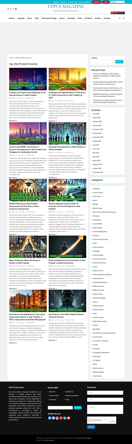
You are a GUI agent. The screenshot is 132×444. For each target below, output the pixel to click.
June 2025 (96, 149)
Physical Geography (99, 298)
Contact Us (64, 2)
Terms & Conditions (85, 2)
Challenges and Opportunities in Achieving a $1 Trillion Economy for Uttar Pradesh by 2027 (67, 95)
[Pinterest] (61, 418)
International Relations (100, 282)
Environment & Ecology (49, 18)
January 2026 (97, 125)
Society (95, 345)
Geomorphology (98, 255)
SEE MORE (96, 329)
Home (12, 58)
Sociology (107, 18)
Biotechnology (97, 208)
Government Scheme (99, 259)
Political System (98, 309)
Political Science (98, 306)
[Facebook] (49, 418)
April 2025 (96, 157)
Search (94, 58)
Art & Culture (97, 196)
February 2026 (97, 121)
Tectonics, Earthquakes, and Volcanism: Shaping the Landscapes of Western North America (107, 76)
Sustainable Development (101, 352)
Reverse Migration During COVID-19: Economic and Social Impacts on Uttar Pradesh (64, 206)
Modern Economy (98, 290)
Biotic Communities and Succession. (105, 212)
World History (97, 376)
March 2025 (96, 161)
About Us (56, 2)
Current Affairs (97, 224)
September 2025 (98, 137)
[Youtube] (68, 418)
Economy (12, 18)
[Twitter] (53, 418)
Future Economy (63, 85)
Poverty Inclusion (98, 317)
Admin (13, 98)
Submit (91, 427)
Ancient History (98, 192)
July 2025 (96, 145)
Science (62, 18)
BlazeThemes (49, 440)
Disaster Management (100, 231)
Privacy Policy (73, 2)
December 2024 (98, 172)
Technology (71, 18)
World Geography (98, 372)
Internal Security (98, 278)
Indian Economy (24, 83)
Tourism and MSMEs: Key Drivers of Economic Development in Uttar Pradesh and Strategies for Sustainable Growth (27, 149)
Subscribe (96, 2)
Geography (20, 18)
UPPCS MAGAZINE (66, 6)
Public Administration (100, 321)
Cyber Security (97, 228)
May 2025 (96, 153)
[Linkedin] (64, 418)
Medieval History (98, 286)
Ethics (95, 243)
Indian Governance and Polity (102, 274)
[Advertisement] (66, 38)
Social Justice (39, 85)
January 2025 (97, 168)
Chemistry (96, 216)
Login (106, 2)
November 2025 (98, 129)
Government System (99, 263)
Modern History (98, 294)
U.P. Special (88, 18)
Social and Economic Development (22, 85)
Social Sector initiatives (18, 199)
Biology (95, 204)
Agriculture (96, 189)
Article (95, 200)
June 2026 (96, 114)
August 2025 (97, 141)
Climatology (97, 220)
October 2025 (97, 133)
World (79, 18)
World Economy (98, 368)
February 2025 (97, 164)
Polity (37, 18)
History (29, 18)
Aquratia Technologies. (84, 438)
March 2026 (96, 118)
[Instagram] (57, 418)
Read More (12, 121)
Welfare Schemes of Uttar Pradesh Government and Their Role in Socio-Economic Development (24, 206)
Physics (95, 302)
